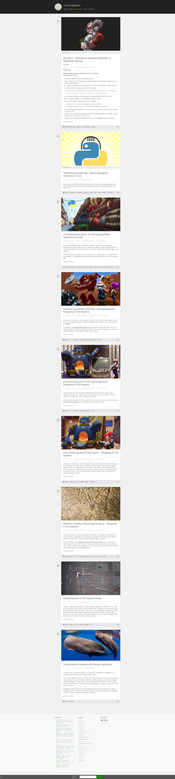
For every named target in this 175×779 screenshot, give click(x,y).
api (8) (81, 722)
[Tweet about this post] (117, 126)
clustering (92, 481)
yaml (91, 556)
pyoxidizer (80, 192)
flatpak (104, 192)
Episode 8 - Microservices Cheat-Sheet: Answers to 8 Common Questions (65, 752)
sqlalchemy (87, 126)
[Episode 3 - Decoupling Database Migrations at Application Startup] (58, 21)
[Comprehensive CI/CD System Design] (58, 565)
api (89, 315)
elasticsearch (92, 339)
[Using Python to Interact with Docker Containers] (58, 634)
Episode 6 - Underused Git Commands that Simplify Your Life (65, 761)
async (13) (81, 724)
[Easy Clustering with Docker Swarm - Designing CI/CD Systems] (58, 420)
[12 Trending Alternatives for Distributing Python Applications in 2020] (58, 201)
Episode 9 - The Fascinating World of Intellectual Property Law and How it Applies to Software (65, 747)
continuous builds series (80, 327)
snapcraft (109, 192)
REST (86, 339)
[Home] (58, 7)
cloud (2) (81, 728)
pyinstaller (73, 192)
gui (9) (81, 741)
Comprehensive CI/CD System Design (82, 598)
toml (95, 556)
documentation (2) (83, 737)
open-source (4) (83, 747)
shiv (99, 192)
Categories (78, 9)
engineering (79, 67)
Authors (91, 9)
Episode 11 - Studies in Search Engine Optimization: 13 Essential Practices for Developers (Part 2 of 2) (65, 735)
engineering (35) (83, 739)
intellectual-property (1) (86, 743)
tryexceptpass (72, 5)
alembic (78, 126)
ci (70, 339)
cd (72, 339)
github (81, 339)
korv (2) (81, 745)
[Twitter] (102, 720)
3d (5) (80, 720)
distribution (83, 179)
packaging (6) (82, 749)
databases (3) (82, 730)
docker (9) (81, 735)
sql (82, 126)
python (77, 179)
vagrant (91, 192)
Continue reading (68, 121)
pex (95, 192)
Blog (65, 9)
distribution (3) (83, 732)
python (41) (82, 754)
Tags (85, 9)
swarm (86, 481)
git (91, 624)
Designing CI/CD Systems (71, 402)
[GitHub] (104, 720)
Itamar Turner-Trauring (71, 75)
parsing (87, 556)
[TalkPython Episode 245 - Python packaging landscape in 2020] (58, 136)
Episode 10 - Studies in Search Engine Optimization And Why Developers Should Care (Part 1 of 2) (65, 741)
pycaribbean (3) (83, 752)
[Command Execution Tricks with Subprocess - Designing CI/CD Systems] (58, 349)
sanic (99, 339)
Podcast (70, 9)
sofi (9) (81, 758)
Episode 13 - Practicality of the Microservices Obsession (65, 725)
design (86, 624)
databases (86, 67)
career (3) (81, 726)
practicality (68, 126)
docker (92, 67)
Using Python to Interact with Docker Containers (87, 664)
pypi (88, 410)
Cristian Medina (101, 240)
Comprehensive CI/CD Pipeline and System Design (90, 542)
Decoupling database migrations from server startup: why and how (80, 73)
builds (76, 339)
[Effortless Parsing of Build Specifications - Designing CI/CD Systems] (58, 491)
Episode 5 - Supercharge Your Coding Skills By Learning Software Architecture (63, 765)
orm (74, 126)
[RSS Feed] (106, 720)
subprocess (83, 410)
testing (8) (82, 760)
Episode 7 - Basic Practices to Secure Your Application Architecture (64, 757)
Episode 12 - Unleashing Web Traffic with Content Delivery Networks (64, 730)
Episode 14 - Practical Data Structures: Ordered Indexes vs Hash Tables (64, 721)
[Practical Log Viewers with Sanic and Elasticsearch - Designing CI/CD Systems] (58, 276)
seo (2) (81, 756)
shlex (92, 410)
